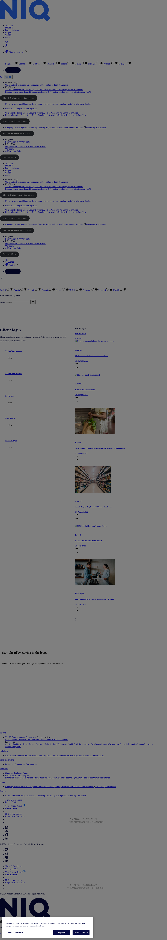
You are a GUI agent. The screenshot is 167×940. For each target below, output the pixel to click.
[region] (47, 927)
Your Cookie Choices (15, 932)
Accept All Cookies (81, 932)
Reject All (61, 932)
